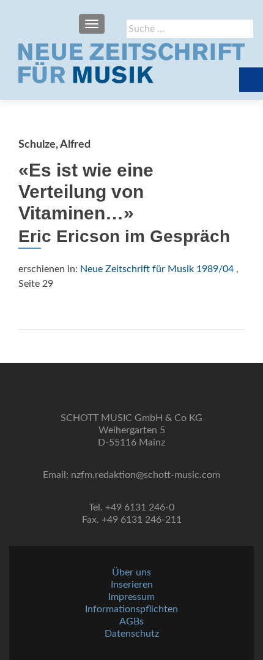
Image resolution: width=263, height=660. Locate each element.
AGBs (131, 621)
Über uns (131, 572)
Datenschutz (132, 634)
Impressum (131, 597)
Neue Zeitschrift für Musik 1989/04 (157, 269)
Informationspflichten (131, 609)
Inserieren (132, 585)
